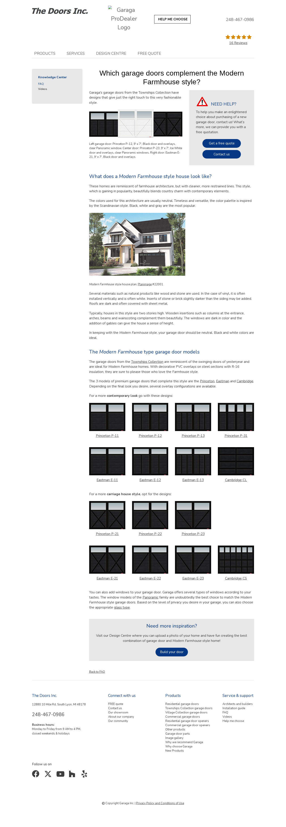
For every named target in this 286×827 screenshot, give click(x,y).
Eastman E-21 (107, 578)
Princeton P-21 (107, 534)
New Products (174, 751)
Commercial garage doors (182, 717)
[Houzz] (73, 776)
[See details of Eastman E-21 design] (107, 560)
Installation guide (234, 708)
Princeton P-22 (150, 534)
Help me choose (233, 721)
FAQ (41, 84)
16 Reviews (238, 43)
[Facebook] (36, 776)
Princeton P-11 (107, 436)
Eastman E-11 (107, 480)
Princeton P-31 (236, 436)
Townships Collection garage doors (188, 708)
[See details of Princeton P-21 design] (107, 516)
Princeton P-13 (193, 436)
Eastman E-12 (150, 480)
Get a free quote (222, 143)
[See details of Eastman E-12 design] (150, 462)
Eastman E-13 (193, 480)
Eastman (222, 381)
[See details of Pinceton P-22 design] (150, 516)
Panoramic (150, 597)
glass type (122, 607)
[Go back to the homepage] (65, 10)
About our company (121, 717)
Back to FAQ (97, 672)
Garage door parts (177, 734)
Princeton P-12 (150, 436)
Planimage (145, 284)
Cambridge (245, 381)
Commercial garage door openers (187, 725)
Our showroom (118, 713)
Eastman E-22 (150, 578)
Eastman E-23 (193, 578)
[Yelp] (85, 776)
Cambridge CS (236, 578)
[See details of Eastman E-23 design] (193, 560)
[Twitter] (48, 776)
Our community (118, 721)
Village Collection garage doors (186, 713)
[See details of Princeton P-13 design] (193, 418)
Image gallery (174, 738)
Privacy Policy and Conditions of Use (160, 803)
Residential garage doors (182, 704)
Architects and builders (238, 704)
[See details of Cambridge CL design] (236, 462)
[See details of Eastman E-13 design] (193, 462)
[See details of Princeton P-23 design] (193, 516)
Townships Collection (147, 362)
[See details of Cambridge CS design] (236, 560)
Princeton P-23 (193, 534)
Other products (175, 730)
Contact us (222, 154)
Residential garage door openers (187, 721)
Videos (42, 89)
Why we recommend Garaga (184, 742)
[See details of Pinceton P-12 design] (150, 418)
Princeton (207, 381)
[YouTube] (60, 776)
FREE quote (149, 53)
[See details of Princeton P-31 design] (236, 418)
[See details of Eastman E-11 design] (107, 462)
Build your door (171, 652)
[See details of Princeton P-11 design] (107, 418)
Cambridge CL (236, 480)
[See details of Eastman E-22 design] (150, 560)
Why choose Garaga (178, 747)
